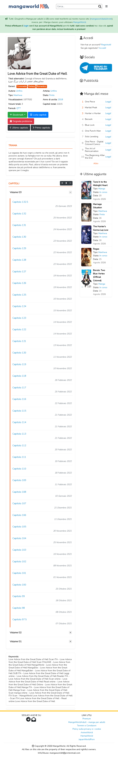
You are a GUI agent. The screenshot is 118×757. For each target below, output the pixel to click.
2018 (60, 99)
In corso (103, 192)
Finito (52, 95)
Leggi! (108, 101)
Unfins (19, 90)
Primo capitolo (42, 127)
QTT (18, 108)
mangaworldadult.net (101, 18)
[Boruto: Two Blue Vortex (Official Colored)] (86, 278)
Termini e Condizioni (86, 725)
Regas (96, 248)
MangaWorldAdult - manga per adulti (86, 722)
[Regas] (86, 256)
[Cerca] (100, 7)
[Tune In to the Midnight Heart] (86, 189)
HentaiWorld (87, 735)
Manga (101, 188)
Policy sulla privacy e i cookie (87, 728)
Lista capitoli (39, 114)
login (26, 25)
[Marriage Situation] (86, 212)
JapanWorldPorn (87, 739)
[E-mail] (34, 720)
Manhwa (18, 95)
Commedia (22, 86)
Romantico (41, 86)
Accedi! (102, 48)
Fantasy (31, 86)
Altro (95, 163)
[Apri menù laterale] (106, 6)
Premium (87, 718)
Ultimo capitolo (19, 127)
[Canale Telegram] (28, 720)
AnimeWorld (87, 732)
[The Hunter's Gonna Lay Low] (86, 234)
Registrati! (106, 44)
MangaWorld (79, 22)
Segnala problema (22, 121)
